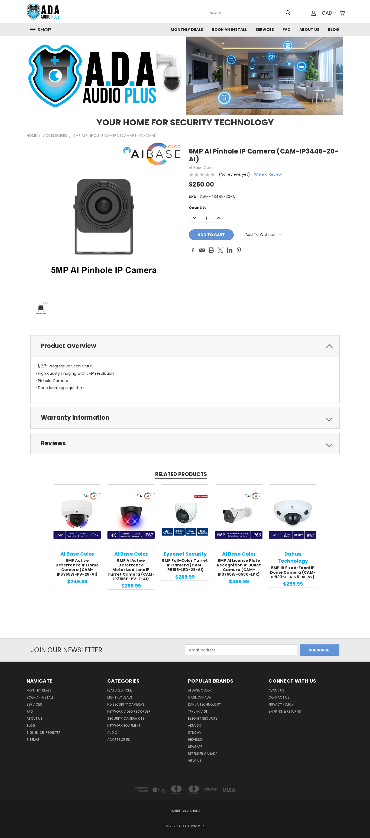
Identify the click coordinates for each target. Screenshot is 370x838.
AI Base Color (200, 690)
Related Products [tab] (181, 474)
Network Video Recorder (129, 711)
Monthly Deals (187, 29)
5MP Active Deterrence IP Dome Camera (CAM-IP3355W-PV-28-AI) (77, 567)
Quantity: (198, 207)
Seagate (195, 746)
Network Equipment (124, 725)
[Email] (202, 250)
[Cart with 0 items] (342, 13)
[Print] (211, 250)
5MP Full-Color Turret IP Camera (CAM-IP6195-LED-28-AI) (185, 565)
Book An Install (229, 29)
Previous (355, 821)
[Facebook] (193, 250)
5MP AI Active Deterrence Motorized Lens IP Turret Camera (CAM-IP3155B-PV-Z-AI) (131, 569)
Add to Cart (77, 520)
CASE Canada (199, 697)
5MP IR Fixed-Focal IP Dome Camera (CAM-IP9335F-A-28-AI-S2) (293, 572)
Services (264, 29)
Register (53, 732)
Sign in (33, 732)
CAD (327, 12)
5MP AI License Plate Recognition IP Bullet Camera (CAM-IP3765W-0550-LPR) (239, 567)
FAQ (287, 29)
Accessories (118, 739)
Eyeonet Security (203, 718)
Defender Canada (203, 753)
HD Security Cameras (125, 704)
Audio (112, 732)
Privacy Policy (281, 704)
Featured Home (119, 690)
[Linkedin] (229, 250)
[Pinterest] (239, 250)
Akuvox (194, 725)
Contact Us (279, 697)
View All (195, 760)
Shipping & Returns (284, 711)
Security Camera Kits (126, 718)
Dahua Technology (204, 704)
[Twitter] (220, 250)
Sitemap (33, 739)
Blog (333, 29)
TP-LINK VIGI (197, 711)
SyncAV (194, 732)
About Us (309, 29)
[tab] (185, 346)
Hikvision (195, 739)
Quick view (77, 510)
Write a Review (268, 174)
